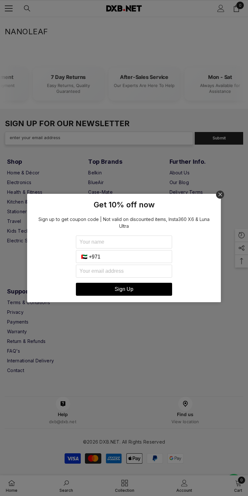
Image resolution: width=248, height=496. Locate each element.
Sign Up (124, 289)
